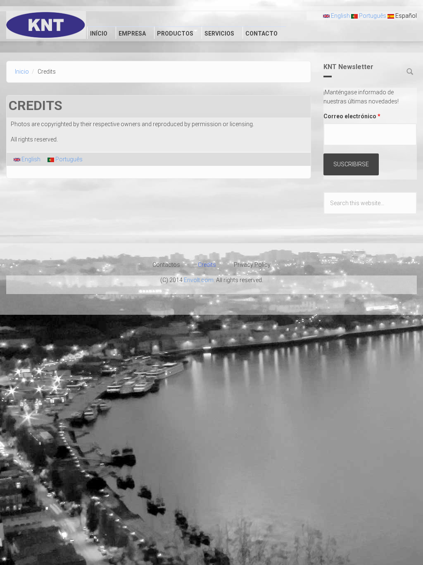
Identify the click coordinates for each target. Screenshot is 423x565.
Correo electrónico (351, 116)
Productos (173, 33)
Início (98, 33)
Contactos (166, 264)
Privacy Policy (252, 264)
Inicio (22, 71)
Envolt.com (199, 280)
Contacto (261, 33)
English (340, 15)
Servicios (219, 33)
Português (372, 15)
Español (405, 15)
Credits (207, 264)
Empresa (132, 33)
